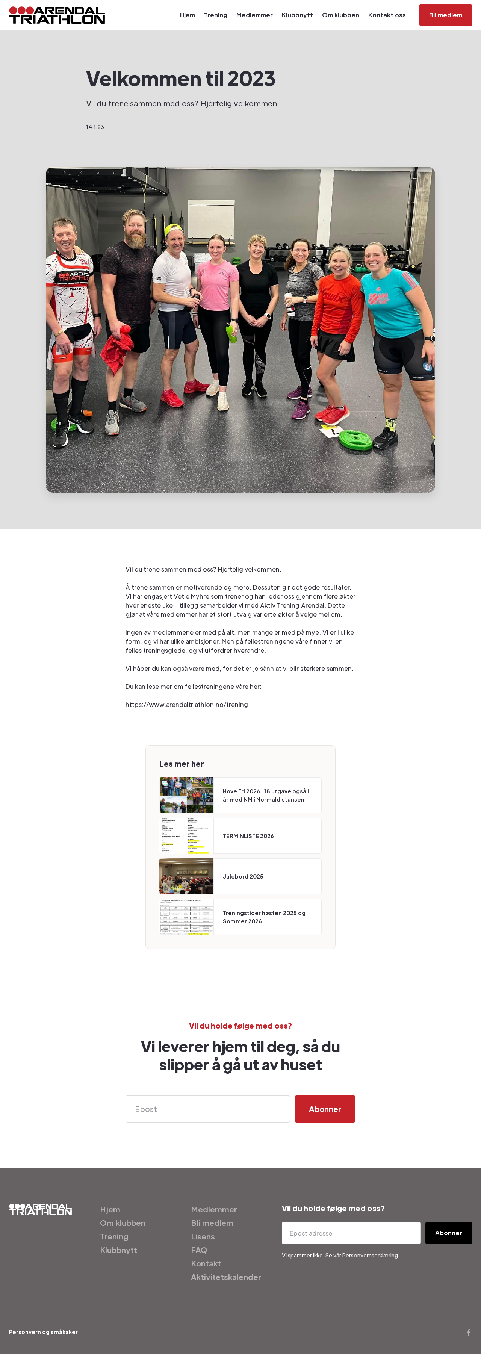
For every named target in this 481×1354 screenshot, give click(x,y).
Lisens (203, 1236)
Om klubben (340, 15)
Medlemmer (254, 15)
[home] (57, 15)
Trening (215, 15)
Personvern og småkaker (43, 1331)
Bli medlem (445, 15)
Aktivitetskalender (226, 1277)
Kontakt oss (387, 15)
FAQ (199, 1250)
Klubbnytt (297, 15)
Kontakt (206, 1263)
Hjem (187, 15)
